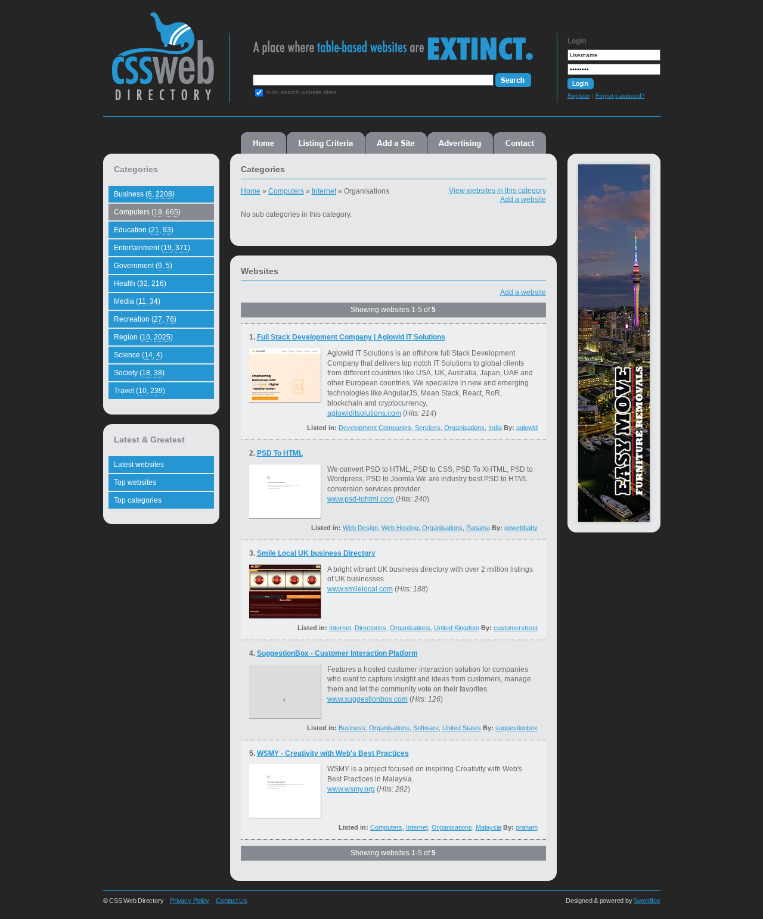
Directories (370, 627)
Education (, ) (143, 230)
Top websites (135, 482)
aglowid (527, 427)
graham (527, 827)
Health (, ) (140, 283)
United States (461, 727)
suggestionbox (516, 727)
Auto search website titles (301, 92)
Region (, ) (143, 337)
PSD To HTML (280, 453)
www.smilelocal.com (360, 589)
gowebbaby (521, 527)
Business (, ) (144, 194)
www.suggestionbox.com (367, 699)
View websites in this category (497, 190)
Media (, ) (137, 301)
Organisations (464, 427)
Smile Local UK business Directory (316, 553)
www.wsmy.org (351, 789)
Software (426, 727)
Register (578, 95)
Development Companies (375, 427)
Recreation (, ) (145, 319)
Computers (286, 191)
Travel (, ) (139, 391)
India (495, 427)
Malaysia (488, 827)
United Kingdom (456, 627)
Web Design (360, 527)
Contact (520, 143)
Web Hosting (400, 527)
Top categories (138, 500)
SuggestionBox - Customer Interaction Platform (337, 653)
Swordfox (647, 900)
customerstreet (516, 627)
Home (263, 143)
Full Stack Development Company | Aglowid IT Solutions (351, 337)
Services (428, 427)
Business (352, 727)
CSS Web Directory (162, 62)
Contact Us (231, 900)
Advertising (460, 143)
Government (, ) (143, 265)
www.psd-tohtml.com (360, 499)
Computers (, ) (147, 212)
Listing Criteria (326, 143)
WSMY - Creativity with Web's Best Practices (333, 753)
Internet (324, 191)
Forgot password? (620, 95)
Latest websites (139, 464)
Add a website (523, 199)
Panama (478, 527)
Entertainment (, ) (152, 248)
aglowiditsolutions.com (364, 413)
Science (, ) (138, 355)
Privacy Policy (189, 900)
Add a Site (396, 143)
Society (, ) (139, 373)
